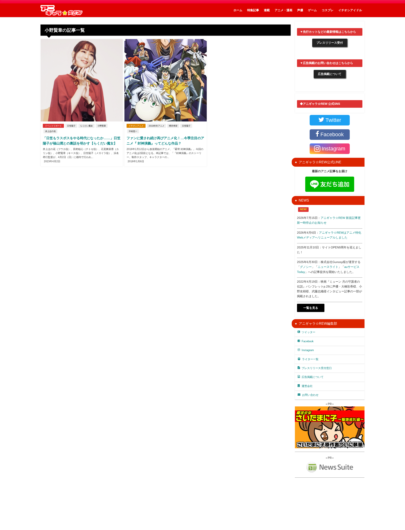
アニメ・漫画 (283, 10)
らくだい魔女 (86, 126)
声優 (300, 10)
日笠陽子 (71, 126)
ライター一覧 (310, 359)
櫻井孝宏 (173, 126)
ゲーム (312, 10)
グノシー (306, 266)
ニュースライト (328, 266)
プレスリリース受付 (329, 42)
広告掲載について (330, 74)
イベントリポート (53, 126)
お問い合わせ (310, 395)
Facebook (308, 341)
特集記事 (253, 10)
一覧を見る (310, 307)
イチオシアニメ (136, 126)
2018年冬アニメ (156, 126)
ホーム (238, 10)
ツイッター (308, 332)
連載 (267, 10)
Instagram (308, 350)
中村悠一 (133, 131)
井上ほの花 (50, 131)
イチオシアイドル (350, 10)
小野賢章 (101, 126)
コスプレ (327, 10)
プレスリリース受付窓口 (317, 368)
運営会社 (307, 386)
